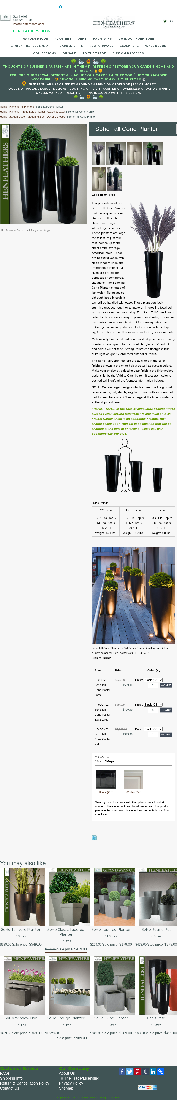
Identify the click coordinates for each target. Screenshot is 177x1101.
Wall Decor (155, 46)
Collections (44, 53)
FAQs (5, 1073)
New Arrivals (101, 46)
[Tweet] (94, 839)
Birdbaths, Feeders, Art (32, 46)
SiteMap (66, 1088)
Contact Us (9, 1088)
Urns (82, 38)
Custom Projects (128, 53)
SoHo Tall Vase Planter (20, 930)
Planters (63, 38)
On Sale (69, 53)
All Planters (27, 106)
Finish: (139, 680)
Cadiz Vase (156, 1018)
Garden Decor (35, 38)
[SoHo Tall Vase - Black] (98, 164)
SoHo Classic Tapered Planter (65, 932)
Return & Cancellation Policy (24, 1083)
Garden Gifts (71, 46)
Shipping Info (11, 1078)
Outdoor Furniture (136, 38)
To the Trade (94, 53)
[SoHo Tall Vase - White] (134, 164)
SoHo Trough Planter (66, 1018)
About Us (67, 1073)
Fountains (102, 38)
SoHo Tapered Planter (111, 930)
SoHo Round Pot (156, 930)
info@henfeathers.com (28, 23)
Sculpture (129, 46)
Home (3, 106)
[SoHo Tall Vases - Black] (116, 164)
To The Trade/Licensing (79, 1078)
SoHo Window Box (21, 1018)
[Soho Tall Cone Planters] (133, 643)
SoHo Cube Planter (111, 1018)
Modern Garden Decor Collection (47, 116)
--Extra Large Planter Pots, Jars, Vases (43, 111)
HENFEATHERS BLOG (31, 31)
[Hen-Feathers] (5, 17)
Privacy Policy (71, 1083)
